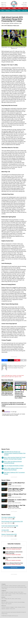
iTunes (11, 608)
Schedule (4, 2)
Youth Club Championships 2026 (9, 526)
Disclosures (15, 585)
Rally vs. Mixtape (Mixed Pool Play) (17, 494)
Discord (4, 4)
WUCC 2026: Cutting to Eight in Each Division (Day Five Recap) (13, 469)
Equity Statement (4, 587)
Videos (18, 10)
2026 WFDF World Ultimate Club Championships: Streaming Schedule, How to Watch (14, 453)
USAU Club (10, 518)
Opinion (2, 593)
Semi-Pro (3, 8)
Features (3, 592)
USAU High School (8, 375)
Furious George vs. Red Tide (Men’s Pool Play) (16, 506)
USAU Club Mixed (18, 485)
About (2, 585)
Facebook (7, 607)
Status (25, 587)
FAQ (6, 603)
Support (3, 603)
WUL (13, 598)
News (2, 10)
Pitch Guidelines (20, 587)
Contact (10, 585)
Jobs (16, 587)
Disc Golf (4, 6)
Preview (13, 593)
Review (2, 595)
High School (11, 376)
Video (6, 595)
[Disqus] (14, 426)
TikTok (23, 607)
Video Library (4, 588)
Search (24, 6)
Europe (25, 8)
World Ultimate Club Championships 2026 (12, 521)
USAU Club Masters (10, 535)
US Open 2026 (5, 530)
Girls (8, 376)
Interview (15, 592)
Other (6, 593)
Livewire (9, 595)
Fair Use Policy (11, 587)
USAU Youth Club (10, 527)
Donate (19, 585)
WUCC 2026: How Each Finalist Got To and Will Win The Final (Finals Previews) (14, 458)
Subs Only (24, 10)
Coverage (11, 592)
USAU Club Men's (18, 491)
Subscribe (23, 4)
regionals (16, 376)
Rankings (8, 10)
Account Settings (21, 602)
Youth (19, 8)
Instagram (12, 607)
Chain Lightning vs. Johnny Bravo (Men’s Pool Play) (16, 489)
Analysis (7, 592)
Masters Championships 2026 (9, 534)
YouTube (3, 607)
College (14, 8)
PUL (10, 598)
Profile (17, 593)
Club (9, 8)
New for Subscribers (9, 602)
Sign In (24, 2)
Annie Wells (10, 25)
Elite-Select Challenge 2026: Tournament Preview (14, 473)
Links (19, 592)
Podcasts (13, 10)
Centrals (14, 375)
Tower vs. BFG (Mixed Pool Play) (16, 483)
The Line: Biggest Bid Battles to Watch (14, 465)
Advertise (6, 585)
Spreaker (7, 608)
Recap (18, 25)
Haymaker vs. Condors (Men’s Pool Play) (17, 500)
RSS (14, 608)
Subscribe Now (14, 567)
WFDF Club (10, 523)
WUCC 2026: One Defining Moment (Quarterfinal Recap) (13, 462)
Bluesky (19, 607)
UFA (8, 598)
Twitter (16, 607)
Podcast (9, 593)
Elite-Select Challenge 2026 (8, 517)
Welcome (3, 602)
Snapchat (3, 608)
